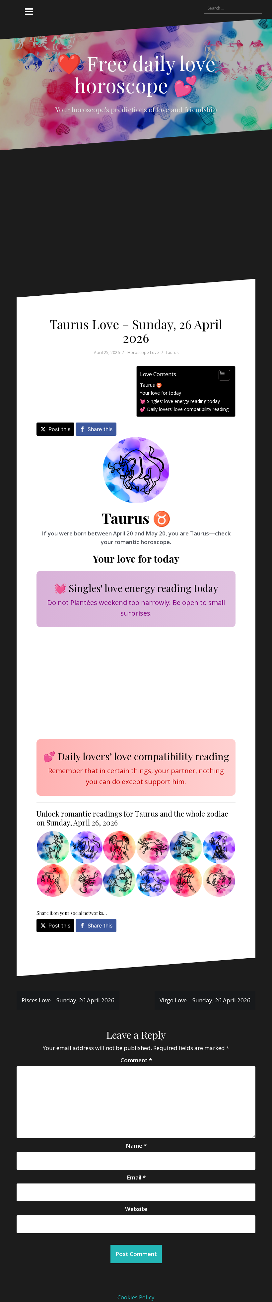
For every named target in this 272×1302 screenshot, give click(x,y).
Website (136, 1209)
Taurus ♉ (151, 385)
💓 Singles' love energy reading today (180, 401)
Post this (59, 429)
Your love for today (160, 393)
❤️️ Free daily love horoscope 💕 (136, 74)
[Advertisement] (132, 219)
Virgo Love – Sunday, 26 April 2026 (205, 1000)
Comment (136, 1060)
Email (136, 1177)
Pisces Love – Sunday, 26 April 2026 (68, 1000)
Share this (100, 429)
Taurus (172, 352)
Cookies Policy (136, 1297)
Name (136, 1145)
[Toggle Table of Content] (221, 375)
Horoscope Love (143, 352)
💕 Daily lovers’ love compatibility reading (184, 409)
